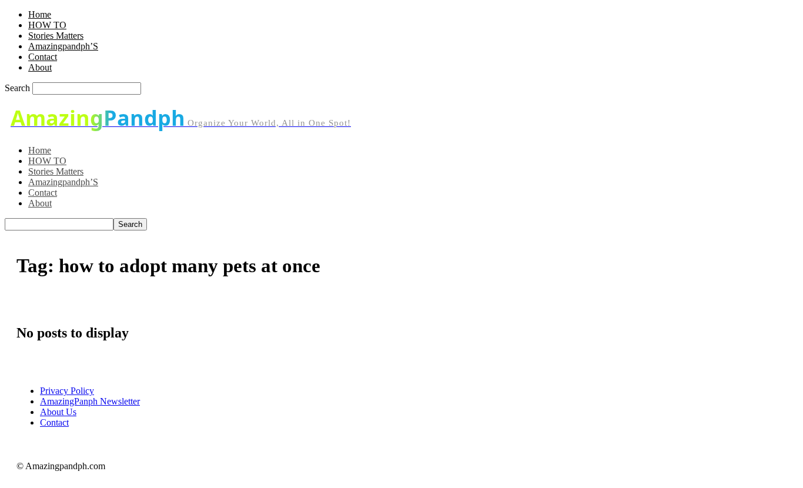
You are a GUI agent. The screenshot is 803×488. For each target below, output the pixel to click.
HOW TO (47, 25)
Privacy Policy (67, 391)
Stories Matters (55, 36)
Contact (42, 57)
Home (39, 14)
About (40, 67)
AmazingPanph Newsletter (90, 401)
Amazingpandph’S (63, 46)
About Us (58, 412)
